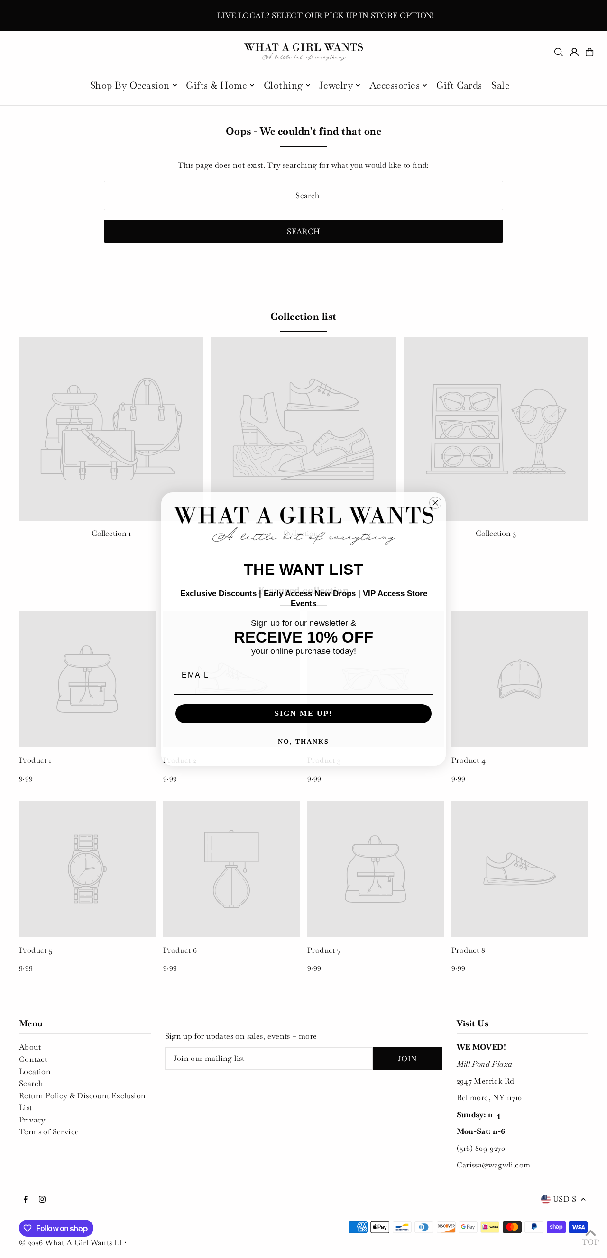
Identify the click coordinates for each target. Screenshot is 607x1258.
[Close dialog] (435, 502)
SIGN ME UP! (303, 713)
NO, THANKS (303, 741)
